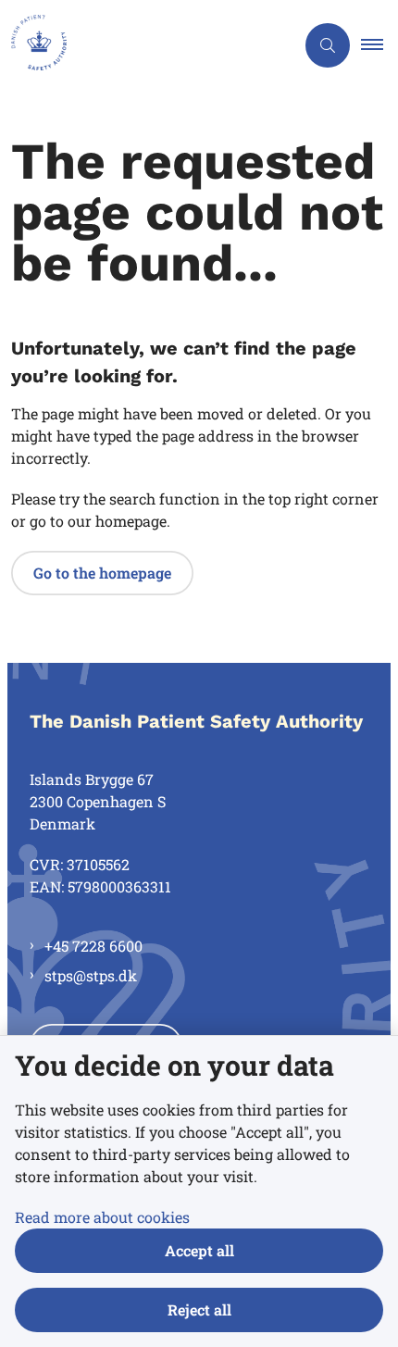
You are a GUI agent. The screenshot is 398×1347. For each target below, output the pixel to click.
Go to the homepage (102, 572)
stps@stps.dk (90, 975)
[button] (379, 45)
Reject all (199, 1309)
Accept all (199, 1250)
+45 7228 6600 (93, 945)
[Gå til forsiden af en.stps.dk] (147, 45)
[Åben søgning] (327, 45)
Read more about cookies (102, 1217)
